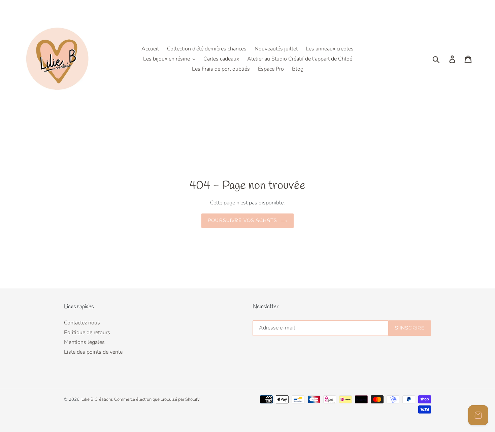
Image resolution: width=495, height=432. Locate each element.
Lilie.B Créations (97, 399)
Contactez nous (82, 322)
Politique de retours (87, 332)
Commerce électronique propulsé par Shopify (157, 399)
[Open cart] (478, 415)
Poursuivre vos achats (242, 221)
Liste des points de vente (93, 352)
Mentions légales (84, 342)
